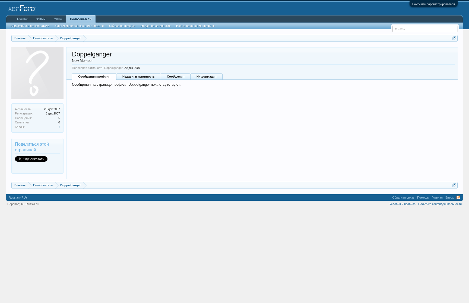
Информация (206, 76)
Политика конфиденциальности (440, 204)
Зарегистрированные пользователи (79, 25)
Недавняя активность (138, 76)
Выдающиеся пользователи (30, 25)
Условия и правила (402, 204)
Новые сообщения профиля (195, 25)
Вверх (449, 197)
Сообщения (175, 76)
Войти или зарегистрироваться (433, 4)
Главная (22, 18)
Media (58, 18)
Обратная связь (403, 197)
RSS (458, 197)
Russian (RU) (18, 197)
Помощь (423, 197)
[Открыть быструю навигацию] (454, 38)
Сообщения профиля (94, 76)
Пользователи (80, 19)
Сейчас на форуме (122, 25)
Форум (41, 18)
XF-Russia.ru (30, 204)
